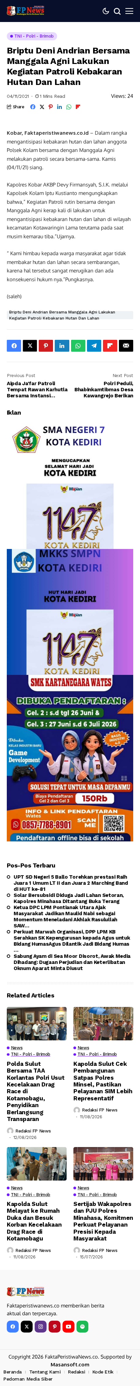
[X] (27, 1327)
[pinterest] (54, 1327)
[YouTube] (68, 1327)
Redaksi (76, 1371)
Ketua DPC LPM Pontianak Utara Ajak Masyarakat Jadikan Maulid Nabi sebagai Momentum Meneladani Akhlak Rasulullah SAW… (65, 916)
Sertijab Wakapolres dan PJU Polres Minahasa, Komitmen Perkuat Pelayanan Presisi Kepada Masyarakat (103, 1221)
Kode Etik (102, 1371)
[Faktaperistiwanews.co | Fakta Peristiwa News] (25, 11)
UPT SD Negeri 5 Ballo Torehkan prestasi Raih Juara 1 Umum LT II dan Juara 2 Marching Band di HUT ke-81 (71, 883)
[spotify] (82, 1327)
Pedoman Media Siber (28, 1379)
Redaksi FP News (33, 1131)
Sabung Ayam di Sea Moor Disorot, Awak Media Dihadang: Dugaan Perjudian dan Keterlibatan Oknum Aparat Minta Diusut (72, 962)
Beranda (12, 1371)
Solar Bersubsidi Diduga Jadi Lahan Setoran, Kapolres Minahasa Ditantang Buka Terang (69, 898)
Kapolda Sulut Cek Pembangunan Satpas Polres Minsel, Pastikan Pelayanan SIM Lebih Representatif (103, 1081)
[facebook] (13, 1327)
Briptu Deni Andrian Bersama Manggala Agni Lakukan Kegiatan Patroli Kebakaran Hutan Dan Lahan (62, 315)
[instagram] (41, 1327)
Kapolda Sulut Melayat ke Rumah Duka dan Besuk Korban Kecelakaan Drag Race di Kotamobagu (34, 1221)
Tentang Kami (45, 1371)
